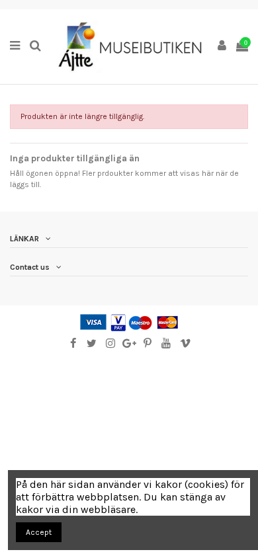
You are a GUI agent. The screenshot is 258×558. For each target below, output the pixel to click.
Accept (39, 532)
